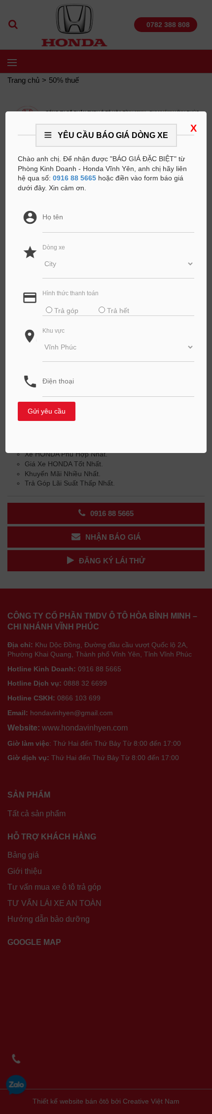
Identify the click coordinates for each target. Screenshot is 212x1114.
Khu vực (53, 330)
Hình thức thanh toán (70, 293)
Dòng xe (53, 247)
